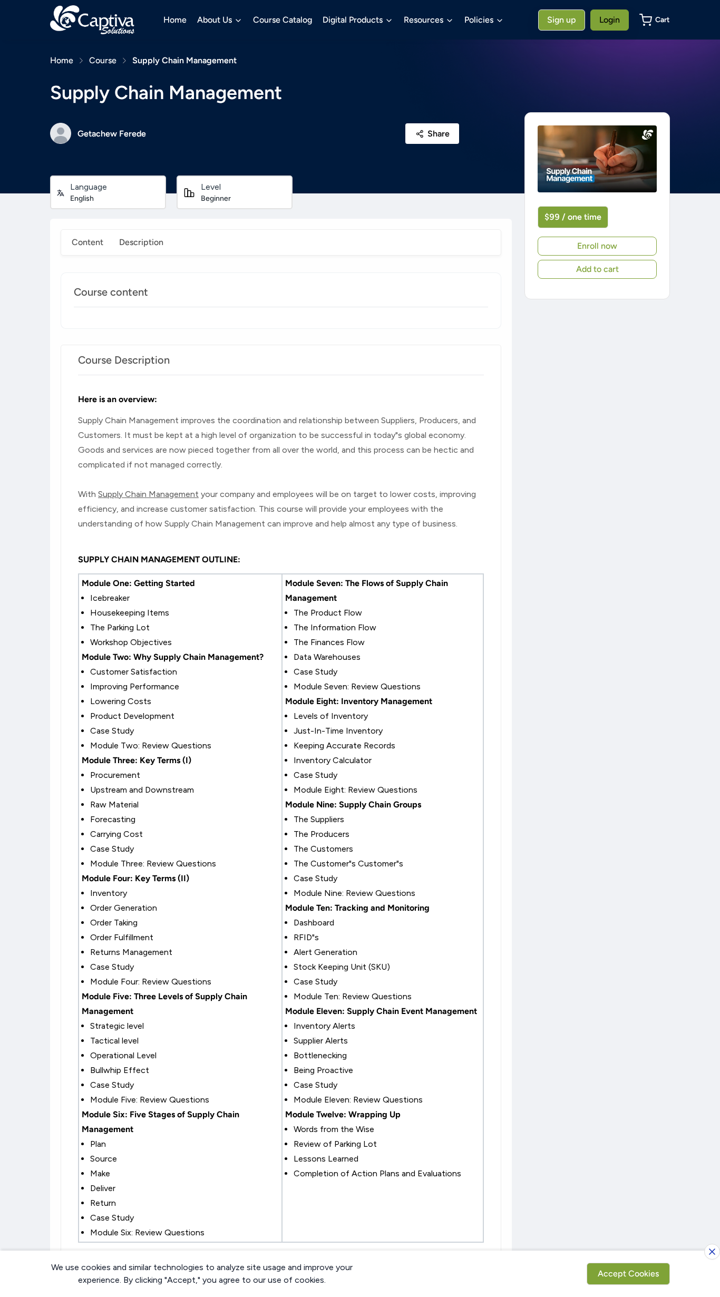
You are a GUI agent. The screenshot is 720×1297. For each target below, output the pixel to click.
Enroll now (597, 246)
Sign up (561, 20)
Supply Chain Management (184, 60)
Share (438, 134)
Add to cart (597, 269)
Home (175, 20)
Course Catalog (282, 20)
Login (609, 20)
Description (141, 242)
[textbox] (281, 817)
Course (102, 60)
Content (87, 242)
